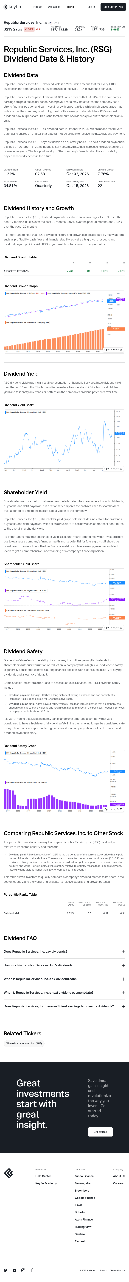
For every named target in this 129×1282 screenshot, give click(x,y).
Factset (80, 1241)
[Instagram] (23, 1270)
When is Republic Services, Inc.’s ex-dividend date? (40, 979)
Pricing (70, 7)
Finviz (78, 1205)
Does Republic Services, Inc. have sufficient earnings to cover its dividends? (59, 1006)
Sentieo (80, 1234)
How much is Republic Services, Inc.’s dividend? (38, 965)
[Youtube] (14, 1270)
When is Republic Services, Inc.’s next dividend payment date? (48, 992)
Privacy (103, 1270)
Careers (118, 1183)
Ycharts (80, 1212)
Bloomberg (82, 1190)
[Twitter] (6, 1270)
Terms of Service (117, 1270)
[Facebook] (32, 1270)
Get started (100, 1132)
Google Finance (85, 1198)
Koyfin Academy (46, 1183)
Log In (91, 7)
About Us (119, 1176)
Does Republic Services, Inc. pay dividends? (35, 951)
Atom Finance (84, 1219)
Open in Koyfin (111, 350)
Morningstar (83, 1183)
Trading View (83, 1227)
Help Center (43, 1176)
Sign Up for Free (113, 7)
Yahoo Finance (84, 1176)
